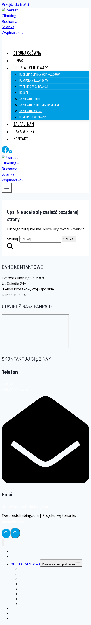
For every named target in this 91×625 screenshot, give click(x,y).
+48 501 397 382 (15, 383)
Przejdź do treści (15, 4)
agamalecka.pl (13, 521)
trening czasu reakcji (33, 86)
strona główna (27, 53)
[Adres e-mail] (10, 151)
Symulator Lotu (29, 99)
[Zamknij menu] (3, 542)
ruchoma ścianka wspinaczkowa (39, 74)
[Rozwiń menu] (7, 188)
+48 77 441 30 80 (15, 389)
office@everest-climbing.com (25, 506)
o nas (18, 60)
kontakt (20, 138)
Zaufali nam (23, 124)
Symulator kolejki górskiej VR (39, 104)
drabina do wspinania (33, 117)
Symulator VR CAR (30, 111)
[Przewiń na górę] (6, 533)
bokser (24, 92)
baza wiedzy (24, 131)
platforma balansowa (33, 80)
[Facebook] (5, 151)
